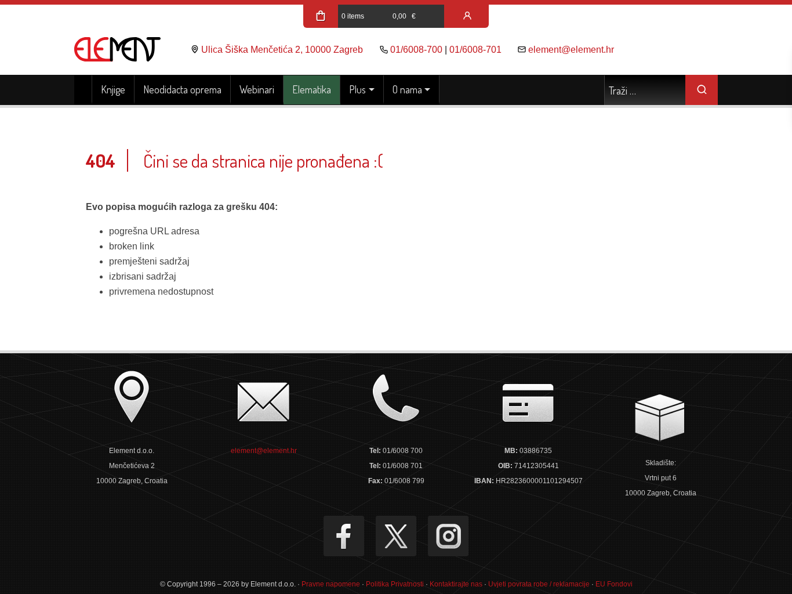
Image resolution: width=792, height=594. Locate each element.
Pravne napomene (330, 584)
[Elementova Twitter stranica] (396, 536)
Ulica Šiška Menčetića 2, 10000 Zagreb (282, 50)
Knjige (113, 89)
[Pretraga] (701, 90)
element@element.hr (571, 50)
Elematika (311, 89)
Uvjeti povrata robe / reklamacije (539, 584)
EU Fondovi (614, 584)
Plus (357, 89)
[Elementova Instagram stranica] (448, 536)
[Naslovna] (83, 89)
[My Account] (467, 16)
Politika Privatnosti (395, 584)
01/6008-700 (416, 50)
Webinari (256, 89)
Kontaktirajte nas (456, 584)
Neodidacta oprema (182, 89)
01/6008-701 (475, 50)
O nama (407, 89)
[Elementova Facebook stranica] (344, 536)
